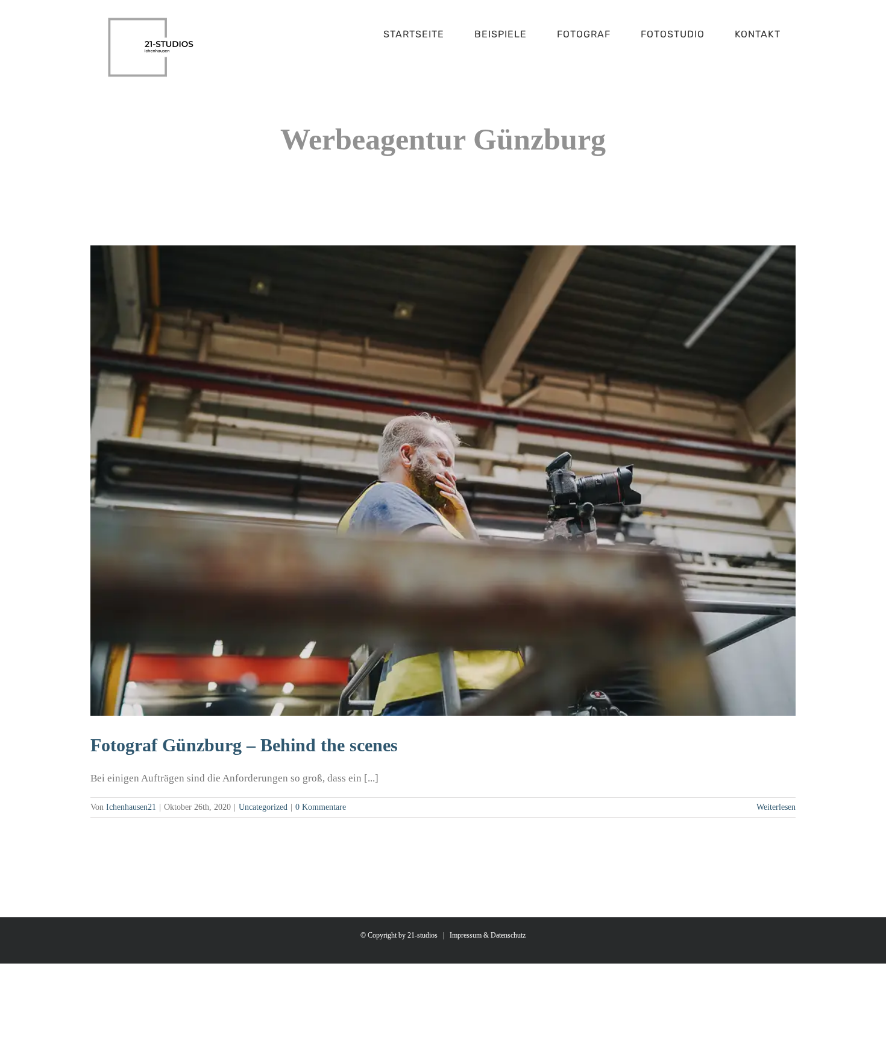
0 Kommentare (320, 807)
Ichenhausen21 (131, 807)
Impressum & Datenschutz (488, 935)
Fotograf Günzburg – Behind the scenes (244, 745)
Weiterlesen (776, 807)
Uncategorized (263, 807)
